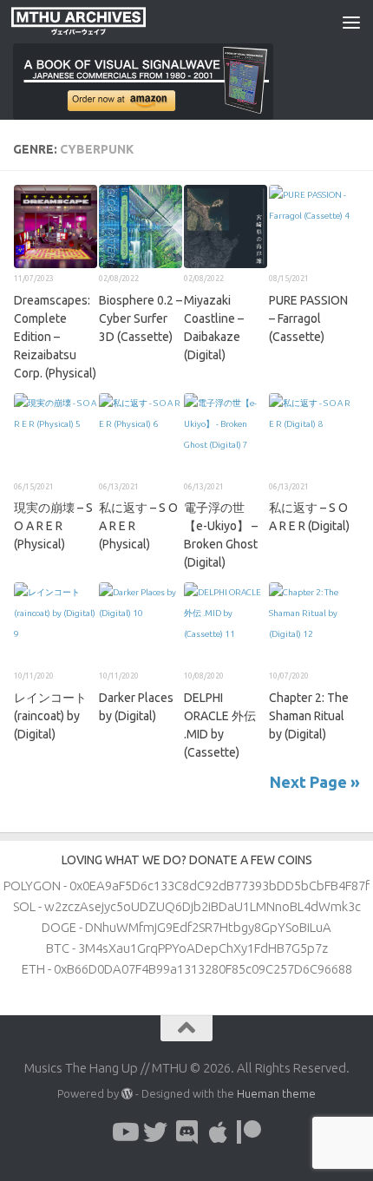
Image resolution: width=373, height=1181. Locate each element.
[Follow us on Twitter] (155, 1132)
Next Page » (315, 782)
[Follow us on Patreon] (249, 1132)
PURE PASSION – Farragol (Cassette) (308, 318)
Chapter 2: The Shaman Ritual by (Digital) (309, 716)
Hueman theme (276, 1093)
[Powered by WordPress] (127, 1093)
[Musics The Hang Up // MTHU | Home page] (100, 21)
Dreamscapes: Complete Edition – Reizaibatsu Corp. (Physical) (55, 336)
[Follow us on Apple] (218, 1132)
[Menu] (351, 21)
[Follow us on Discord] (186, 1132)
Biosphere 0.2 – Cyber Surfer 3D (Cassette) (140, 318)
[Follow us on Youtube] (124, 1132)
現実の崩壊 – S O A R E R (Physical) (53, 526)
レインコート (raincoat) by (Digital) (50, 716)
